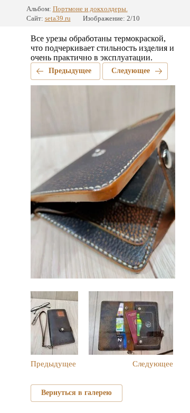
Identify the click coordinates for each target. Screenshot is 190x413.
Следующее (130, 71)
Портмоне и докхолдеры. (90, 9)
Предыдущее (70, 71)
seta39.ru (58, 18)
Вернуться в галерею (76, 393)
